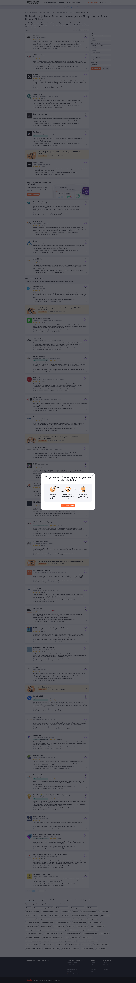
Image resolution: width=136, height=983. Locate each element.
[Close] (93, 475)
